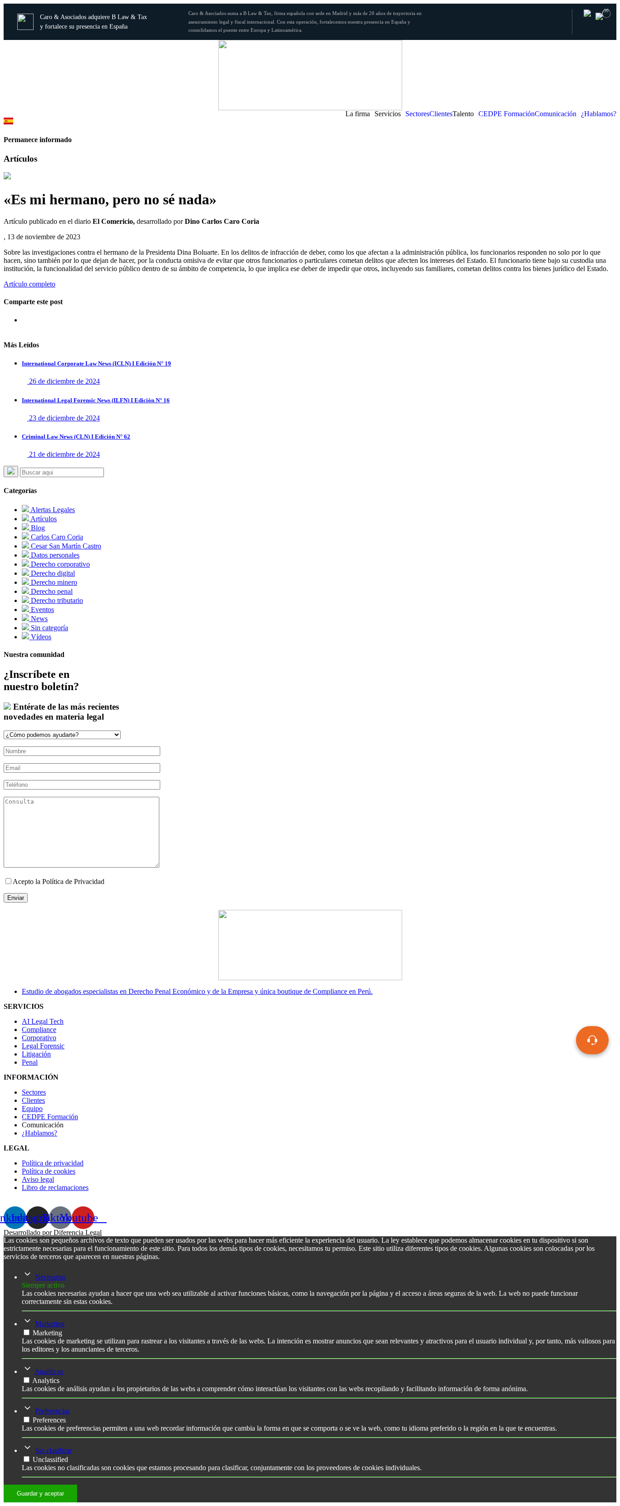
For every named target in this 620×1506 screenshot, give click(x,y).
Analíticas (48, 1371)
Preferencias (52, 1411)
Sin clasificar (53, 1450)
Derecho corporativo (59, 564)
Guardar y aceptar (40, 1493)
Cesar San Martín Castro (65, 546)
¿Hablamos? (598, 114)
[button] (359, 114)
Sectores (417, 114)
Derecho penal (51, 591)
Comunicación (555, 114)
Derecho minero (53, 582)
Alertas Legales (52, 510)
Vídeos (40, 637)
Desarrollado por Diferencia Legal (53, 1232)
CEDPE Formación (506, 114)
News (38, 618)
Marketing (49, 1324)
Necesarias (50, 1277)
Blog (37, 528)
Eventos (41, 609)
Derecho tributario (56, 600)
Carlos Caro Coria (56, 537)
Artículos (43, 519)
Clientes (441, 114)
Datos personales (54, 555)
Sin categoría (48, 628)
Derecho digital (52, 573)
